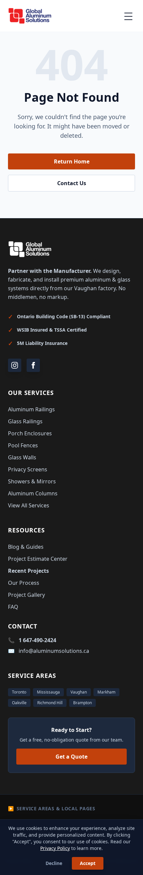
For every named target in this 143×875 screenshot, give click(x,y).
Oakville (19, 703)
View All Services (28, 505)
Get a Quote (71, 756)
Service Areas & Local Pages (51, 808)
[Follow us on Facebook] (33, 365)
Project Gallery (26, 594)
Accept (87, 863)
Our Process (23, 582)
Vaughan (79, 692)
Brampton (82, 703)
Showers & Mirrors (32, 481)
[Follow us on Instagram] (14, 365)
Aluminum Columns (33, 493)
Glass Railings (25, 421)
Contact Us (71, 183)
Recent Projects (28, 570)
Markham (106, 692)
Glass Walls (22, 457)
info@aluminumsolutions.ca (54, 650)
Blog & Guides (26, 546)
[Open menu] (128, 16)
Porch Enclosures (30, 433)
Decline (54, 863)
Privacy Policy (55, 848)
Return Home (71, 161)
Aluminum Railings (31, 409)
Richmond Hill (50, 703)
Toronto (19, 692)
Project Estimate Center (38, 558)
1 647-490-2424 (37, 640)
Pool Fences (23, 445)
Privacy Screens (27, 469)
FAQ (13, 606)
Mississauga (48, 692)
